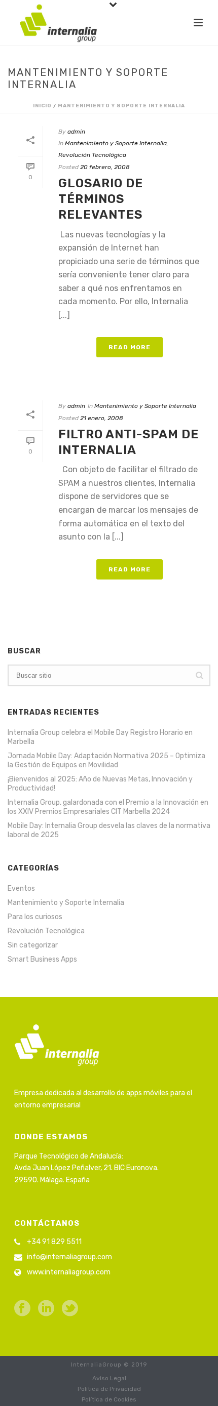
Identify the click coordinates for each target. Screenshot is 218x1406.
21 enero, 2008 (101, 418)
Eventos (21, 888)
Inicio (42, 106)
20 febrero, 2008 (105, 167)
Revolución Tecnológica (92, 154)
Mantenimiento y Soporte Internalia (121, 106)
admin (76, 131)
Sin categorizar (33, 945)
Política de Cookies (109, 1399)
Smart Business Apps (42, 959)
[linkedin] (46, 1309)
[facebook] (22, 1309)
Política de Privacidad (109, 1388)
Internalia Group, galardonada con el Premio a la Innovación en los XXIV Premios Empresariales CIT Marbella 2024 (108, 807)
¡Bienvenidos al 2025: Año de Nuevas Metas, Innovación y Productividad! (100, 784)
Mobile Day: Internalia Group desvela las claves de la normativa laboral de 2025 (109, 830)
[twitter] (70, 1309)
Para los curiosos (35, 917)
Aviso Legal (109, 1378)
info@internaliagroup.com (69, 1257)
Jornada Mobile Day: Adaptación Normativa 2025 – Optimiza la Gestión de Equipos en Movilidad (106, 760)
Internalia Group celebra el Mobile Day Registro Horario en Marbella (100, 737)
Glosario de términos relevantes (100, 199)
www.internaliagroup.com (69, 1272)
